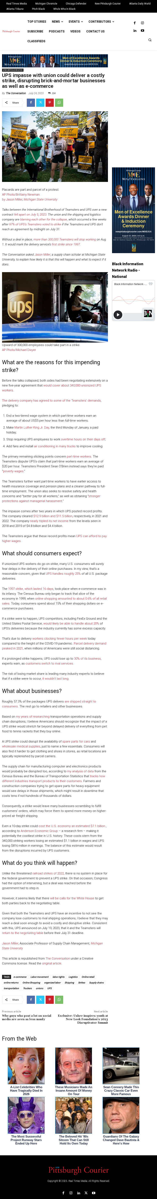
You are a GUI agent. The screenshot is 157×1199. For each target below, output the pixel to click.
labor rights (58, 976)
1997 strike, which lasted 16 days (30, 589)
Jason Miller (42, 254)
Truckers (27, 988)
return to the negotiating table (22, 933)
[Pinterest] (50, 103)
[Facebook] (135, 23)
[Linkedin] (135, 30)
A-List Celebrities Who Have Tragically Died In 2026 (26, 1090)
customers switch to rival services (49, 663)
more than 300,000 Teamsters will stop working (65, 239)
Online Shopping (31, 982)
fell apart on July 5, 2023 (30, 214)
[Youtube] (142, 30)
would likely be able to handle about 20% (71, 623)
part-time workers (79, 456)
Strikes (81, 982)
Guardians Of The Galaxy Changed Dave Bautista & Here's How (121, 1140)
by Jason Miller (12, 199)
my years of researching (32, 716)
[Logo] (78, 1170)
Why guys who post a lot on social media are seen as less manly (26, 1017)
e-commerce (19, 976)
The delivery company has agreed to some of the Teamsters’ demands (51, 400)
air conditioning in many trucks (55, 446)
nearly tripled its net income (49, 521)
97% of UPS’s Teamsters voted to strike (35, 224)
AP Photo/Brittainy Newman (21, 194)
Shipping (69, 982)
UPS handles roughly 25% (63, 574)
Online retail (88, 976)
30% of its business (87, 658)
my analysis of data (80, 771)
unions (39, 988)
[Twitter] (40, 103)
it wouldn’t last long (55, 678)
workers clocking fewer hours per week (59, 638)
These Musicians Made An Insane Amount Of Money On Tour (73, 1090)
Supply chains (96, 982)
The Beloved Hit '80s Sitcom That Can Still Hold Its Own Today (74, 1140)
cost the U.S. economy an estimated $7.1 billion (72, 826)
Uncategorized (13, 70)
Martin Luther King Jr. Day (32, 427)
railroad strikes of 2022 (48, 873)
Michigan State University (40, 199)
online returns (11, 982)
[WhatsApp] (59, 103)
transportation (11, 988)
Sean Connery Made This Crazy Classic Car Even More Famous (121, 1090)
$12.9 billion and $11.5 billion (52, 516)
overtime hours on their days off (83, 439)
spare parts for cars (76, 741)
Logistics (72, 976)
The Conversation (16, 93)
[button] (150, 40)
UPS (49, 988)
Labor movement (39, 976)
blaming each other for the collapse (43, 219)
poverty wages (13, 471)
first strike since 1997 (66, 244)
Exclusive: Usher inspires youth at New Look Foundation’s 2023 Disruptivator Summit (83, 1019)
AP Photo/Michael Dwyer (19, 350)
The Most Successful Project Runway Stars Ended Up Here (26, 1140)
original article (51, 963)
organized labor (52, 982)
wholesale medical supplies (21, 746)
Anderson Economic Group (39, 831)
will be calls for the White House (72, 898)
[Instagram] (142, 23)
